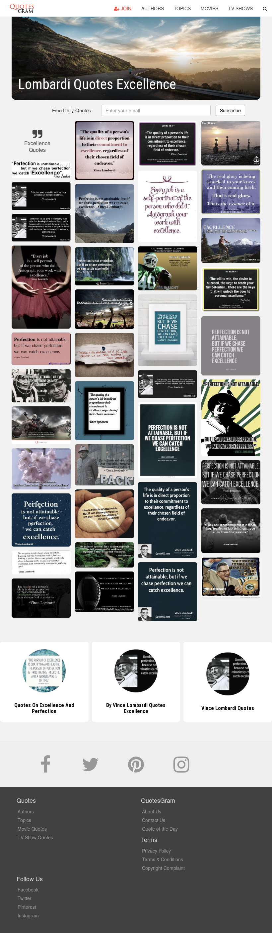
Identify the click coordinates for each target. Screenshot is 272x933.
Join (125, 8)
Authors (152, 8)
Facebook (28, 889)
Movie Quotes (32, 828)
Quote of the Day (160, 828)
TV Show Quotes (35, 837)
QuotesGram (22, 8)
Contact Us (153, 820)
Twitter (25, 898)
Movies (209, 8)
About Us (151, 811)
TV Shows (240, 8)
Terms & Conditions (162, 859)
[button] (265, 8)
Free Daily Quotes (71, 110)
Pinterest (27, 906)
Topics (182, 8)
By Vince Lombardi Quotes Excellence (44, 708)
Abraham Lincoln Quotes (227, 708)
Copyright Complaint (163, 868)
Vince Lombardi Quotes (135, 708)
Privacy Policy (156, 850)
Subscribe (230, 110)
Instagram (28, 915)
